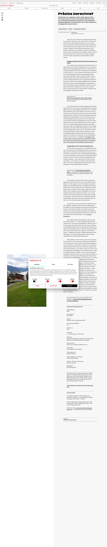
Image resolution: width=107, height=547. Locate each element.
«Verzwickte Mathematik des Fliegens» (79, 408)
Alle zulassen (69, 285)
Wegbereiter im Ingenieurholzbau (69, 419)
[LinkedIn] (2, 15)
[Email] (2, 17)
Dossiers (27, 8)
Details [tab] (53, 264)
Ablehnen (37, 285)
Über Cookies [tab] (70, 264)
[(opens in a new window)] (2, 20)
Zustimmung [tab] (36, 264)
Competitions (45, 8)
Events (62, 8)
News (9, 8)
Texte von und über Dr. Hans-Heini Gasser (79, 98)
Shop (98, 8)
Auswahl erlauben (53, 285)
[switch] (47, 281)
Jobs (80, 8)
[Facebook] (2, 13)
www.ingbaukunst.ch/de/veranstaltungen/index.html (80, 386)
